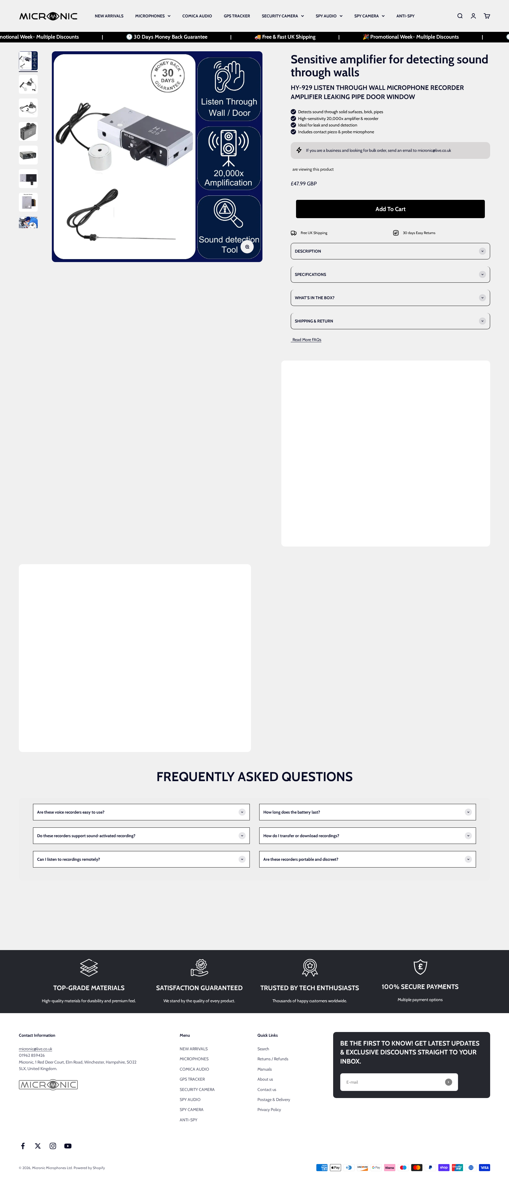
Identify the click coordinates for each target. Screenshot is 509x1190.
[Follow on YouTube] (68, 1146)
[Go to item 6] (28, 179)
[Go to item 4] (28, 132)
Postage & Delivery (273, 1099)
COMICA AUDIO (197, 16)
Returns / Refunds (272, 1058)
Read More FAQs (306, 339)
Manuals (264, 1069)
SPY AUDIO (326, 16)
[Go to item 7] (28, 203)
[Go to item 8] (28, 226)
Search (263, 1048)
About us (265, 1079)
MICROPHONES (150, 16)
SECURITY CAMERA (280, 16)
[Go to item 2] (28, 85)
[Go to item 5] (28, 156)
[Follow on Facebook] (23, 1146)
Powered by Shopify (89, 1168)
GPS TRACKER (237, 16)
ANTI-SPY (405, 16)
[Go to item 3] (28, 108)
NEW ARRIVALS (109, 16)
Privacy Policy (269, 1109)
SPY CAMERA (366, 16)
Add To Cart (391, 209)
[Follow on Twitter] (38, 1146)
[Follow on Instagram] (53, 1146)
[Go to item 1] (28, 61)
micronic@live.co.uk (434, 150)
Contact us (266, 1089)
